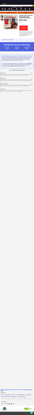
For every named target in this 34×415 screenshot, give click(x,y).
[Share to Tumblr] (14, 403)
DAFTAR (25, 12)
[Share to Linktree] (7, 403)
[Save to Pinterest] (9, 403)
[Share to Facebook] (5, 403)
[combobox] (16, 5)
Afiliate (26, 408)
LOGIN (8, 12)
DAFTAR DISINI (23, 26)
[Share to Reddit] (12, 403)
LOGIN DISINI (23, 29)
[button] (31, 412)
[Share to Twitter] (2, 403)
